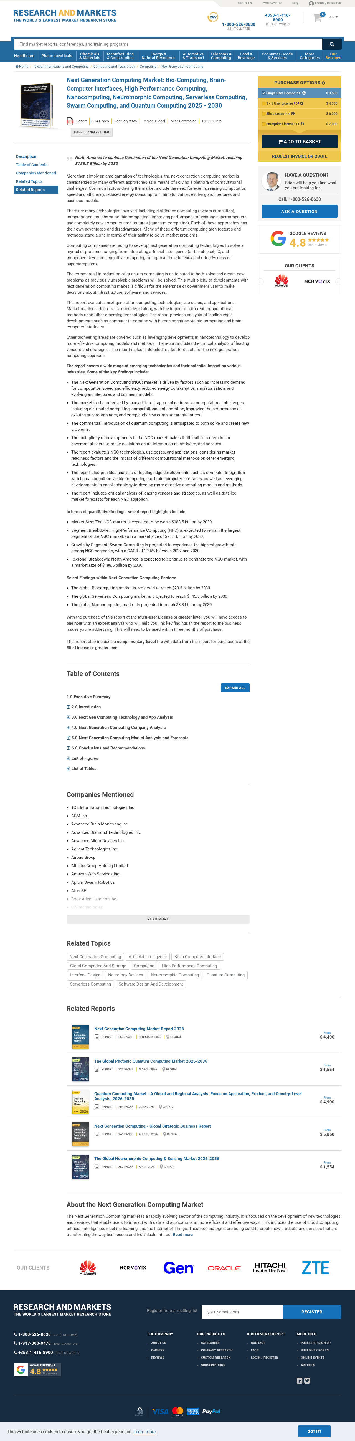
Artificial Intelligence (148, 956)
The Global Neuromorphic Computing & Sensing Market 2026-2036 (156, 1158)
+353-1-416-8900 (278, 17)
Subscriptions (213, 1365)
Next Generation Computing (95, 956)
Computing (144, 965)
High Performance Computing (189, 965)
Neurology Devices (125, 975)
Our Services (333, 56)
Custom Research (216, 1357)
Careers (157, 1350)
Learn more (144, 1431)
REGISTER (312, 1312)
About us (158, 1343)
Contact (258, 1343)
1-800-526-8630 (238, 24)
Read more (158, 919)
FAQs (255, 1350)
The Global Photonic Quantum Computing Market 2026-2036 (150, 1061)
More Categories (310, 56)
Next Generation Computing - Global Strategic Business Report (152, 1126)
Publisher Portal (315, 1350)
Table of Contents (31, 165)
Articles (308, 1365)
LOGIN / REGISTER (328, 3)
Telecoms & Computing (221, 56)
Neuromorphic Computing (175, 975)
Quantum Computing (226, 975)
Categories (210, 1343)
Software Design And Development (151, 984)
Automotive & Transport (193, 56)
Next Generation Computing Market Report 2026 (139, 1028)
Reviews (157, 1357)
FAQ (295, 3)
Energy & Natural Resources (158, 56)
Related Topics (29, 181)
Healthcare (24, 56)
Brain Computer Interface (197, 956)
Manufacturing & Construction (120, 56)
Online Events (313, 1357)
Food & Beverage (246, 56)
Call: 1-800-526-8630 (299, 199)
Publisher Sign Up (316, 1343)
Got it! (314, 1431)
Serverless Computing (90, 984)
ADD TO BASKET (299, 142)
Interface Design (85, 975)
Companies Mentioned (36, 173)
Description (26, 156)
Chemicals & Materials (89, 56)
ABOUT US (244, 3)
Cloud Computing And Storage (98, 965)
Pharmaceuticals (57, 56)
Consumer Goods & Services (277, 56)
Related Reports (30, 190)
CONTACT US (272, 3)
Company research (217, 1350)
